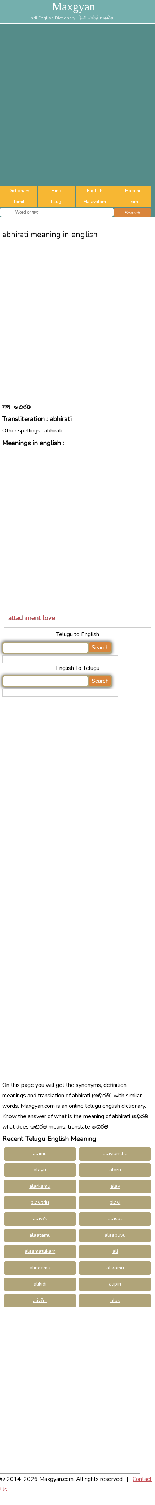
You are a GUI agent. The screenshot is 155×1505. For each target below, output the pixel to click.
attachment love (31, 617)
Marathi (132, 191)
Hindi (57, 191)
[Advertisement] (77, 104)
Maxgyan (73, 6)
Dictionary (19, 191)
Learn (132, 201)
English (94, 191)
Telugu (57, 201)
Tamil (19, 201)
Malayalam (94, 201)
